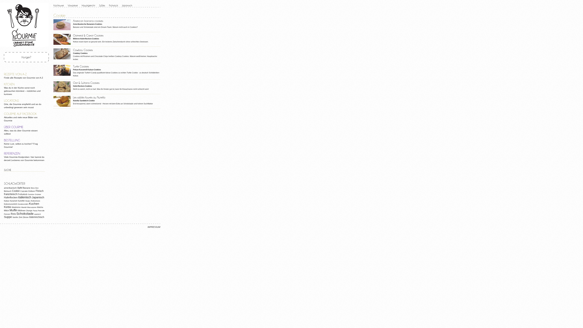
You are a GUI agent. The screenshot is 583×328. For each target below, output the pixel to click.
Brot (36, 188)
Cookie (16, 191)
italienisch (24, 197)
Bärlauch (7, 191)
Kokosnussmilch (10, 204)
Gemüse (31, 194)
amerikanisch (10, 188)
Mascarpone (31, 207)
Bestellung (12, 140)
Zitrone (26, 217)
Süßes (102, 5)
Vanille (15, 217)
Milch (6, 210)
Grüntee (38, 194)
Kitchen (9, 84)
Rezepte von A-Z (15, 74)
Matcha (40, 207)
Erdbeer (31, 191)
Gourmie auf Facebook (20, 114)
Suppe (8, 217)
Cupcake (24, 191)
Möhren (22, 210)
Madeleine (16, 207)
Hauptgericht (88, 5)
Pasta (35, 211)
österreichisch (36, 217)
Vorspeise (73, 5)
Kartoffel (21, 201)
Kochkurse (58, 5)
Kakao (6, 201)
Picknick (7, 214)
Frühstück (113, 5)
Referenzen (12, 153)
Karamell (13, 201)
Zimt (20, 217)
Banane (26, 188)
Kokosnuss (35, 201)
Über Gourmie (13, 127)
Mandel (24, 207)
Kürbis (7, 207)
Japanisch (127, 5)
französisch (10, 194)
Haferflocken (11, 197)
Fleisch (40, 191)
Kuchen (34, 203)
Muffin (13, 210)
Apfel (19, 187)
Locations (11, 100)
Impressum (154, 227)
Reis (13, 213)
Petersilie (41, 211)
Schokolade (25, 213)
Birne (33, 188)
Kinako (27, 201)
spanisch (37, 214)
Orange (29, 211)
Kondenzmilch (23, 204)
